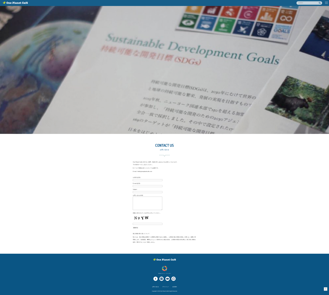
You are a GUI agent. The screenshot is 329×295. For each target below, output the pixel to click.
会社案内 (174, 286)
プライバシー (165, 286)
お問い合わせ (155, 286)
